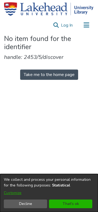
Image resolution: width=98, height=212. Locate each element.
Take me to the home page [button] (49, 75)
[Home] (48, 9)
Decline (25, 203)
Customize (13, 192)
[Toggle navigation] (86, 25)
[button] (56, 25)
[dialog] (49, 193)
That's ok (71, 203)
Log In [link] (67, 25)
